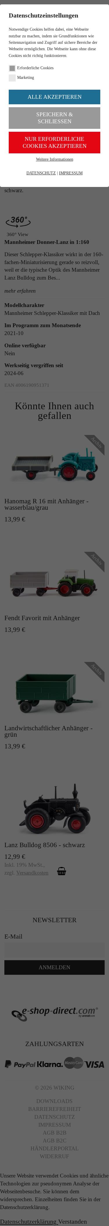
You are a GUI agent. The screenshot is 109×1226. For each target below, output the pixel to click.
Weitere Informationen (54, 159)
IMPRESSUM (71, 173)
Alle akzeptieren (55, 97)
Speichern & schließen (54, 117)
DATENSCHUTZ (41, 173)
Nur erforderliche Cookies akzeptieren (55, 142)
